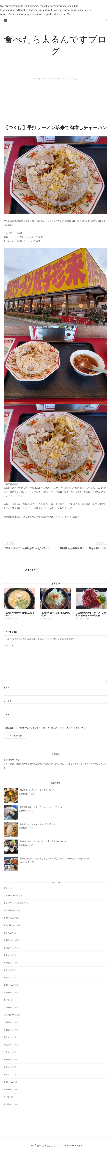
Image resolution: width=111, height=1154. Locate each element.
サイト (6, 714)
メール (8, 701)
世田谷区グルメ (10, 910)
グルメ (6, 888)
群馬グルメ (8, 1067)
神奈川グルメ (9, 1044)
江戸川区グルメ (10, 1015)
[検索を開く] (106, 20)
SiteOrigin (77, 1145)
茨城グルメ (56, 79)
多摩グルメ (8, 955)
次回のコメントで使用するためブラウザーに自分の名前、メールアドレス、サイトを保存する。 (46, 728)
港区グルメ (8, 1037)
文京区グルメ (9, 985)
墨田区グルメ (9, 948)
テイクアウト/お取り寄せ (14, 903)
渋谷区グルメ (9, 1030)
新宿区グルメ (9, 992)
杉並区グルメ (9, 1007)
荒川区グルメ (9, 1082)
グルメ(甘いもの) (11, 895)
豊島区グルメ (9, 1089)
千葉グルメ (8, 933)
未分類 (6, 1000)
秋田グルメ (8, 1052)
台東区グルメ (9, 940)
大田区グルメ (9, 962)
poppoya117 (31, 569)
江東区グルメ (9, 1022)
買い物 (6, 1097)
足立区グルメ (9, 1104)
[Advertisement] (55, 102)
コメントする (71, 79)
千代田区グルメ (10, 925)
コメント (8, 645)
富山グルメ (8, 970)
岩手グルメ (8, 977)
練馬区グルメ (9, 1059)
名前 (7, 687)
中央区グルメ (9, 918)
